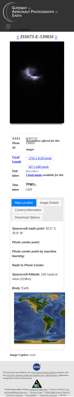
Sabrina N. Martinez (38, 389)
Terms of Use (36, 392)
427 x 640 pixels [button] (39, 166)
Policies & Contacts (48, 395)
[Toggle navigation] (8, 26)
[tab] (24, 203)
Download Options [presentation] (27, 217)
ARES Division (51, 375)
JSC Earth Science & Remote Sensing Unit (25, 375)
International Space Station (43, 372)
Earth (20, 288)
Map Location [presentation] (24, 202)
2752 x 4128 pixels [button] (40, 158)
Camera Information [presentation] (28, 210)
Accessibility (31, 395)
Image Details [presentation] (49, 202)
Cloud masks (34, 175)
